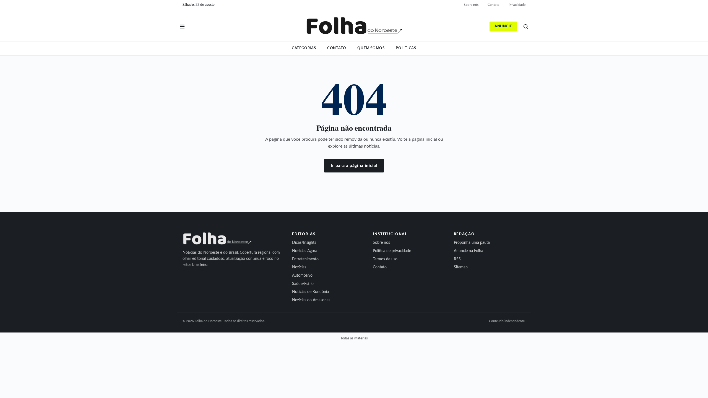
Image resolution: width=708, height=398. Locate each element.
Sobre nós (471, 4)
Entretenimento (305, 259)
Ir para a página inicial (354, 165)
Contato (493, 4)
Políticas (406, 48)
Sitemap (461, 267)
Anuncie (503, 26)
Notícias (299, 267)
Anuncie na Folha (468, 251)
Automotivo (302, 275)
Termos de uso (385, 259)
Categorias (304, 48)
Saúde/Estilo (303, 284)
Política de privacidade (392, 251)
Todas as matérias (354, 338)
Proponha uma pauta (472, 243)
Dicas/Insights (304, 243)
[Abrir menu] (182, 26)
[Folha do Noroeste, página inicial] (354, 26)
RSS (457, 259)
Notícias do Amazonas (311, 300)
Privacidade (517, 4)
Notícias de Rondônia (310, 292)
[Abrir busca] (525, 26)
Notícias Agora (304, 251)
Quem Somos (371, 48)
